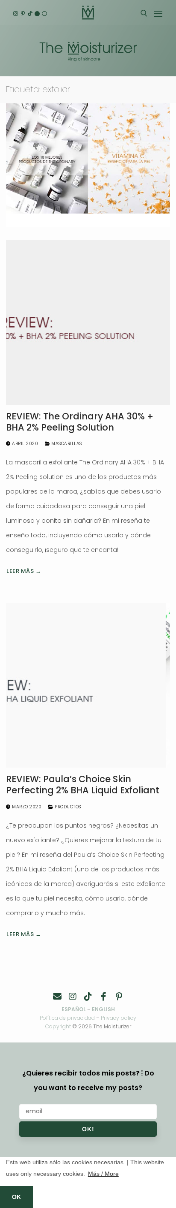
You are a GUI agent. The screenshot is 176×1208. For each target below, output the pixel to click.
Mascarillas (66, 443)
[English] (37, 13)
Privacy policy (118, 1017)
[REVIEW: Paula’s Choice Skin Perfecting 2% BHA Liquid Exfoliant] (88, 685)
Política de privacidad (67, 1017)
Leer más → (23, 571)
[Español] (44, 13)
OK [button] (16, 1196)
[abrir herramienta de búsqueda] (144, 13)
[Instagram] (15, 13)
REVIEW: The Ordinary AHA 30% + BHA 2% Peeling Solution (79, 422)
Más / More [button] (103, 1173)
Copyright (58, 1026)
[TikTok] (30, 13)
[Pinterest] (22, 13)
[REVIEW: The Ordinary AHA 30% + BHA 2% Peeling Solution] (88, 322)
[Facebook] (103, 996)
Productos (67, 807)
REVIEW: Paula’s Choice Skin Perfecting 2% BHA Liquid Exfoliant (82, 784)
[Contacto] (57, 996)
